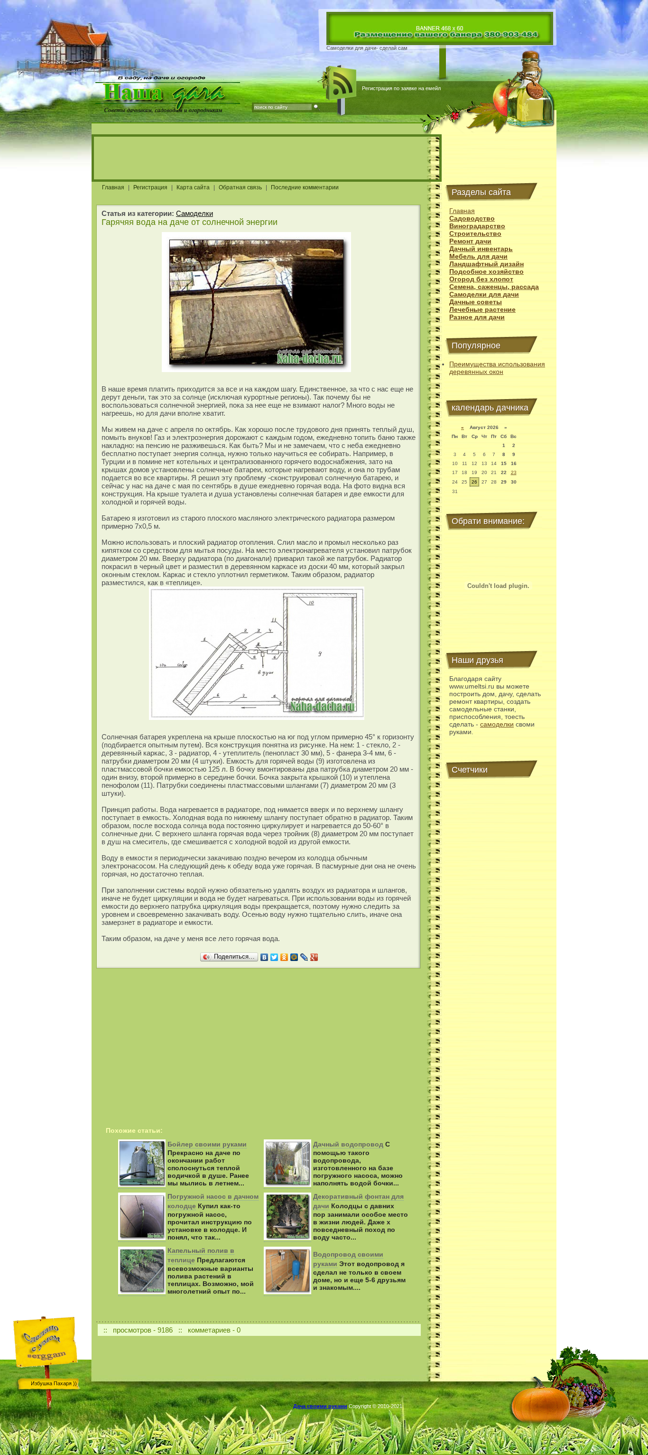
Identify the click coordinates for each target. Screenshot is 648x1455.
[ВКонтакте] (264, 957)
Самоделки (194, 213)
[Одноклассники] (284, 957)
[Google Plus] (314, 957)
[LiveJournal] (304, 957)
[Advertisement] (266, 158)
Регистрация (150, 187)
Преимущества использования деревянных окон (497, 367)
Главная (113, 187)
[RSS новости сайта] (341, 83)
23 (514, 472)
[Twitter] (274, 957)
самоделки (497, 724)
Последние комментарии (305, 187)
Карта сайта (193, 187)
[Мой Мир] (294, 957)
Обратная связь (240, 187)
